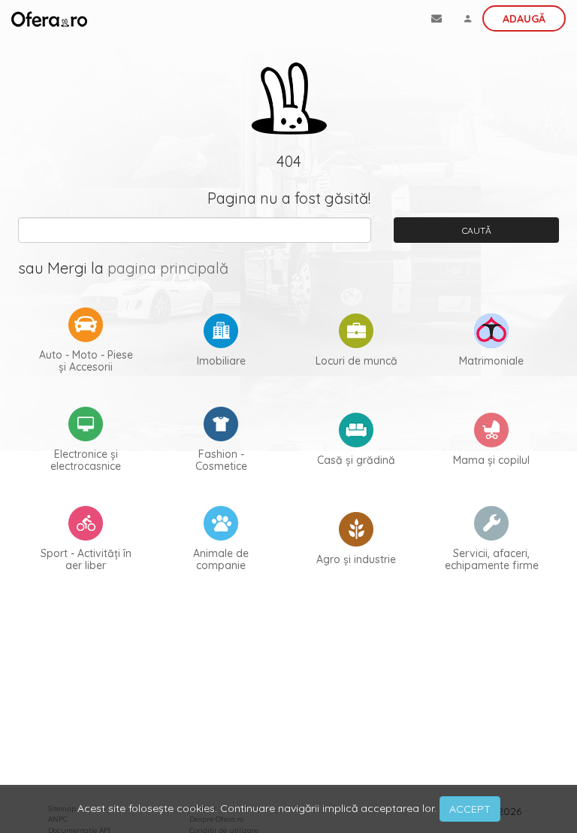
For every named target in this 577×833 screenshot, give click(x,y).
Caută (476, 230)
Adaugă (524, 19)
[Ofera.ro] (49, 19)
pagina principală (167, 268)
